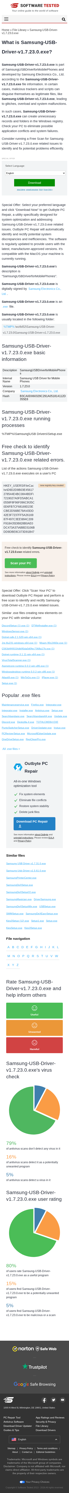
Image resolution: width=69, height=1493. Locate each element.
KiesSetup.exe (14, 928)
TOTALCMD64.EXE (47, 722)
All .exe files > (11, 748)
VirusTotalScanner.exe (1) (16, 660)
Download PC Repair (32, 821)
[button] (34, 19)
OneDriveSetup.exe (13, 739)
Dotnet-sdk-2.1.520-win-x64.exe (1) (22, 637)
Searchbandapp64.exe (39, 716)
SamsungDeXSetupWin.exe (21, 906)
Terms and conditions (47, 1448)
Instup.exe (59, 727)
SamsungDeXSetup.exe (19, 885)
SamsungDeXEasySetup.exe (42, 913)
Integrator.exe (53, 704)
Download (34, 182)
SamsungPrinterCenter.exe (21, 877)
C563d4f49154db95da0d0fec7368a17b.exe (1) (28, 648)
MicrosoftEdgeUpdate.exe (41, 733)
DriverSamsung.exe (45, 899)
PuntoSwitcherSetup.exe (15, 727)
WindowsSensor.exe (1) (15, 631)
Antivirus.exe (42, 710)
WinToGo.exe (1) (30, 677)
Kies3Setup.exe (33, 928)
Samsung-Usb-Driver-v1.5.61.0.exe (26, 870)
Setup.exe (57, 710)
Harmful (34, 1049)
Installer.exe (26, 710)
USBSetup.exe (47, 906)
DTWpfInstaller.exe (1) (44, 625)
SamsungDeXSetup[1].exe (21, 892)
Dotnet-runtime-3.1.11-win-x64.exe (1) (23, 654)
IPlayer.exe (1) (50, 677)
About (15, 1452)
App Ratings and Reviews (50, 1417)
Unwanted (34, 1031)
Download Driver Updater (18, 1426)
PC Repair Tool (12, 1417)
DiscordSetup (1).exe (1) (15, 625)
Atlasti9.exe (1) (10, 677)
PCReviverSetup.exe (13, 733)
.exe (5, 306)
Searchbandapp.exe (13, 716)
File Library (19, 29)
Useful (34, 1014)
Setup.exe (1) (9, 683)
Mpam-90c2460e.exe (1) (53, 642)
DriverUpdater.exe (41, 727)
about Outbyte (21, 189)
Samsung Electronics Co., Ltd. (39, 391)
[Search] (63, 20)
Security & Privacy (46, 1421)
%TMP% (9, 326)
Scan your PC (20, 563)
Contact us (27, 1452)
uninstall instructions (32, 189)
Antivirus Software (14, 1421)
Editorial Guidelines (45, 1452)
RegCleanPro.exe (36, 739)
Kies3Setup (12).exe (17, 920)
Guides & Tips (11, 1430)
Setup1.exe (37, 920)
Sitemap (11, 1448)
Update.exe (60, 716)
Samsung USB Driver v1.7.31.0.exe (26, 863)
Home (5, 29)
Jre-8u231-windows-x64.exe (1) (19, 642)
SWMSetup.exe (15, 913)
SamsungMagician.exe (19, 899)
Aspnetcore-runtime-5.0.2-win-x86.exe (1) (25, 665)
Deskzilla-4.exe (25, 722)
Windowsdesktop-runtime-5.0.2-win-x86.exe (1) (28, 671)
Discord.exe (8, 722)
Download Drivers (46, 1430)
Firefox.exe (37, 704)
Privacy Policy (48, 189)
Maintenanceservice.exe (15, 704)
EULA (41, 189)
